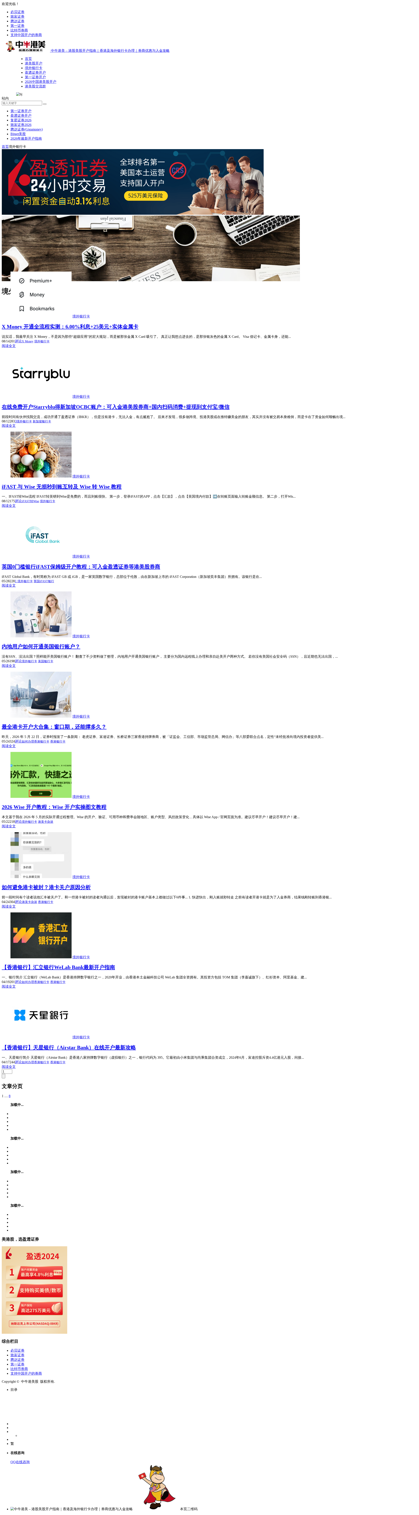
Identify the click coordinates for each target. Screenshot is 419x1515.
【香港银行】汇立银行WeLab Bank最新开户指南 (58, 967)
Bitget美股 (18, 134)
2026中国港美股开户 (40, 82)
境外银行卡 (33, 68)
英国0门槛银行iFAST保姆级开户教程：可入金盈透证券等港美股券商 (81, 567)
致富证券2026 (20, 125)
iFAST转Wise (30, 501)
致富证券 (17, 16)
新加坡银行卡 (42, 421)
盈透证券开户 (35, 72)
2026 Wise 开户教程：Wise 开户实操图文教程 (54, 807)
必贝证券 (17, 12)
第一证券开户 (35, 77)
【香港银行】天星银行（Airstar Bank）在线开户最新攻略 (69, 1047)
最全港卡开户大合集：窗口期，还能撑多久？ (54, 727)
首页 (28, 59)
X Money (27, 341)
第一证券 (17, 26)
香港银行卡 (57, 741)
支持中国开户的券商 (26, 35)
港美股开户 (33, 63)
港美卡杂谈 (45, 821)
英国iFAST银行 (44, 581)
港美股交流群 (35, 86)
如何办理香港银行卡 (35, 741)
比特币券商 (19, 30)
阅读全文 (9, 346)
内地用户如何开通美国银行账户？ (41, 646)
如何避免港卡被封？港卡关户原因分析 (46, 887)
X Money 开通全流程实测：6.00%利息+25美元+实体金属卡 (70, 326)
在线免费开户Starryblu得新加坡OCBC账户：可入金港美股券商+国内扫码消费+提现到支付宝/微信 (116, 407)
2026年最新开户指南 (26, 138)
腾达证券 (17, 21)
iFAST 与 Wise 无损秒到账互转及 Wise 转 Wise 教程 (62, 487)
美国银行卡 (45, 661)
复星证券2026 (20, 120)
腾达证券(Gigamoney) (26, 129)
